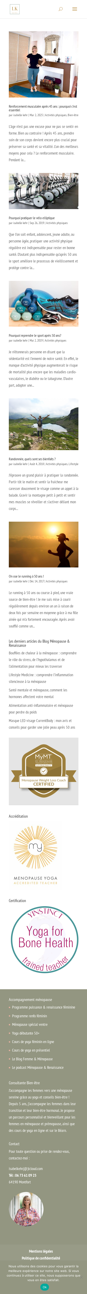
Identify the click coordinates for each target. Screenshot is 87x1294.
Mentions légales (41, 1251)
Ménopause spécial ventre (30, 1024)
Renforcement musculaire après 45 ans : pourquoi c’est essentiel (43, 108)
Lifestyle (73, 464)
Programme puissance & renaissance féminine (43, 1007)
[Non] (81, 1277)
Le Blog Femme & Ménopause (32, 1058)
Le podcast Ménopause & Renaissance (38, 1067)
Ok (45, 1287)
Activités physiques (56, 115)
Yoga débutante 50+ (25, 1033)
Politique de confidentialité (41, 1258)
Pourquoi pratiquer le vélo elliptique (32, 218)
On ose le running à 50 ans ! (26, 576)
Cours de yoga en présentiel (31, 1050)
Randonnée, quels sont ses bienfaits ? (32, 459)
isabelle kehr (20, 115)
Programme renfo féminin (29, 1015)
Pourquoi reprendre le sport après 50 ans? (35, 335)
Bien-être (73, 115)
